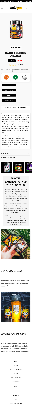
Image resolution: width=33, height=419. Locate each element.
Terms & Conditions (16, 369)
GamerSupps (16, 48)
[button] (2, 8)
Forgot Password (16, 403)
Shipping (16, 365)
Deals (16, 386)
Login (16, 399)
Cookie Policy (15, 382)
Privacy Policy (15, 378)
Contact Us (16, 373)
